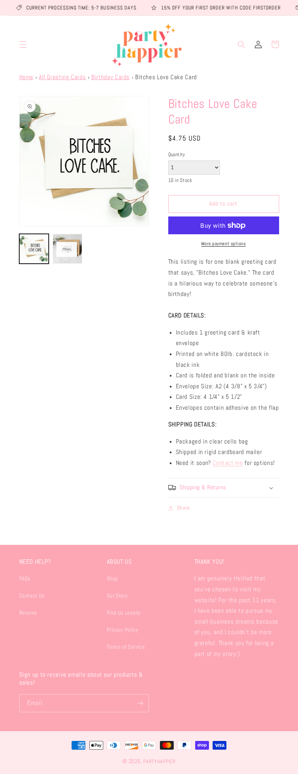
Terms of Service (126, 647)
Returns (28, 612)
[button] (23, 44)
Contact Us (32, 595)
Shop (112, 578)
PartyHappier (159, 761)
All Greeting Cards (62, 77)
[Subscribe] (140, 703)
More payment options (223, 244)
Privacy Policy (122, 630)
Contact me (228, 463)
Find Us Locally (124, 612)
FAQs (25, 578)
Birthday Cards (110, 77)
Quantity (176, 154)
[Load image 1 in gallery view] (34, 249)
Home (26, 77)
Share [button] (183, 507)
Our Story (117, 595)
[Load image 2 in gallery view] (67, 249)
